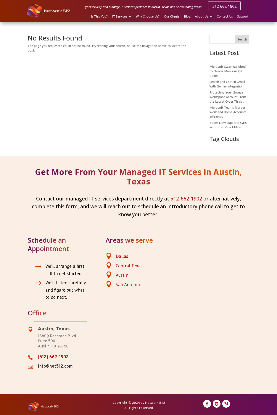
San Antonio (128, 284)
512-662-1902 (224, 6)
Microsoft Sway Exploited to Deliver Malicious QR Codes (227, 71)
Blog (187, 16)
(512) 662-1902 (53, 357)
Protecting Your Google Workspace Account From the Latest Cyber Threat (227, 96)
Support (242, 16)
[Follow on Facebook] (207, 404)
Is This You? (99, 16)
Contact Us (225, 16)
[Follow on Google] (217, 404)
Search (242, 39)
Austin (122, 275)
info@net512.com (55, 366)
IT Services (119, 16)
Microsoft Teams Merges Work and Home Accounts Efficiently (227, 112)
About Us (201, 16)
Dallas (122, 256)
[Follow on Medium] (226, 404)
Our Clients (172, 16)
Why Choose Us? (148, 16)
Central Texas (129, 266)
